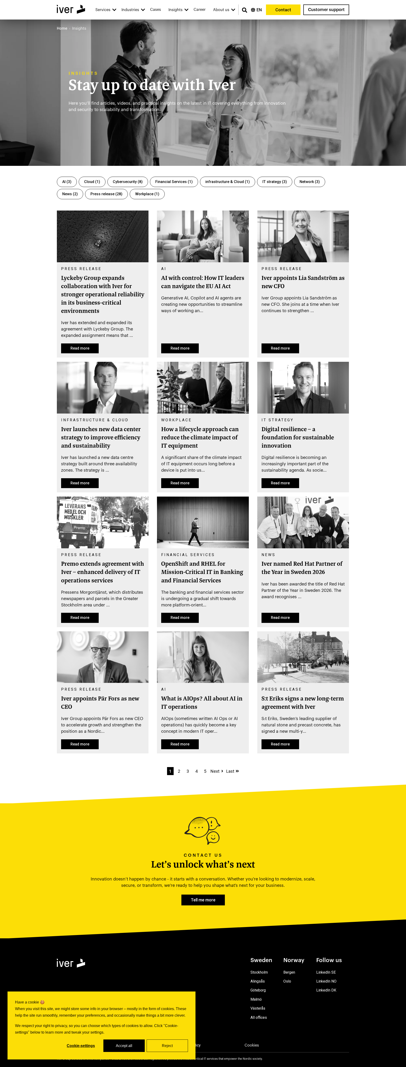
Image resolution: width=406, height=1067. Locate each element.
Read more (79, 348)
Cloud (92, 181)
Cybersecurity (128, 181)
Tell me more (203, 899)
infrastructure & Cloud (227, 181)
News (70, 194)
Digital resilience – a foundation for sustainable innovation (298, 438)
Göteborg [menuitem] (258, 990)
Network (310, 181)
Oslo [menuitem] (287, 981)
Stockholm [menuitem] (259, 972)
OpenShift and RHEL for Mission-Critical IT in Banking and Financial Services (202, 572)
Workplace (147, 194)
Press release (106, 194)
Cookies (252, 1045)
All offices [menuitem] (258, 1017)
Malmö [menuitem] (256, 999)
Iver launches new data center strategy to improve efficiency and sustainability (101, 438)
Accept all (124, 1046)
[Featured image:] (102, 260)
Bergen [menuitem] (289, 972)
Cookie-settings (81, 1046)
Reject (167, 1046)
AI (66, 181)
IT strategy (274, 181)
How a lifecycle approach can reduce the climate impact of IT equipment (200, 438)
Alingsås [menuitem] (257, 981)
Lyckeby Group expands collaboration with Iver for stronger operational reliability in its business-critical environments (102, 295)
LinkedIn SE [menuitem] (326, 972)
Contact (283, 9)
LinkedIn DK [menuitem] (326, 990)
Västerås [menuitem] (257, 1008)
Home (62, 28)
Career (200, 10)
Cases (155, 10)
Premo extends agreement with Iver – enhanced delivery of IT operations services (102, 572)
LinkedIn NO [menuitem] (326, 981)
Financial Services (174, 181)
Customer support (326, 10)
